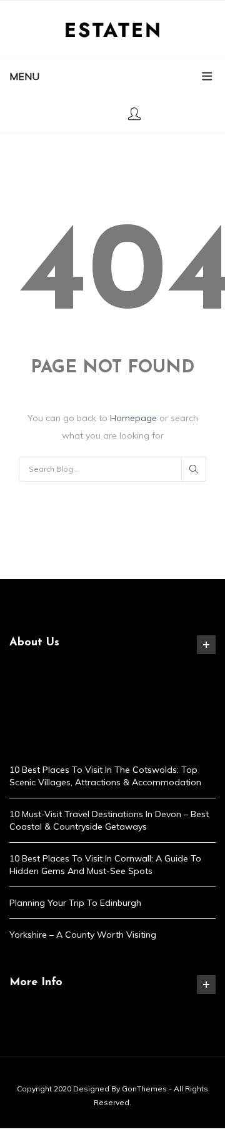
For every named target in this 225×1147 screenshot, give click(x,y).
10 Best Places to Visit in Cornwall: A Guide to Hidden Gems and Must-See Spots (105, 864)
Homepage (134, 418)
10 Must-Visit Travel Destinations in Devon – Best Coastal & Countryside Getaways (109, 820)
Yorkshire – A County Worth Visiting (82, 934)
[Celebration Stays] (112, 28)
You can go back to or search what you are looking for (113, 426)
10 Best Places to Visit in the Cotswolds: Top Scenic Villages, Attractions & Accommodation (105, 776)
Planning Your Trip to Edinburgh (75, 902)
